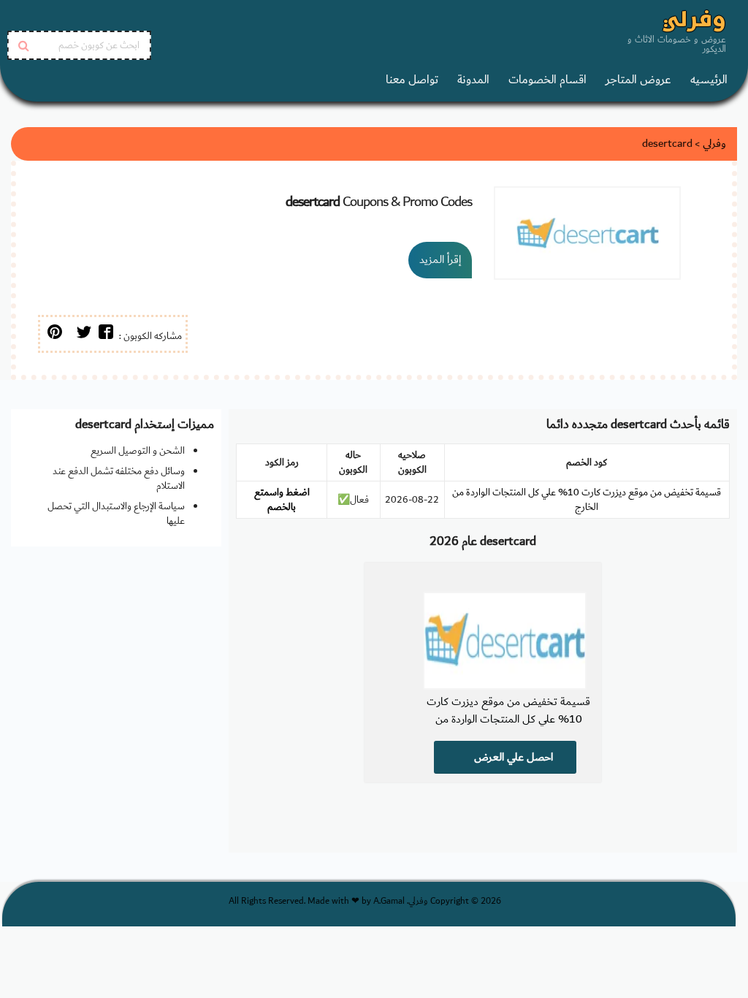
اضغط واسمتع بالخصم (282, 500)
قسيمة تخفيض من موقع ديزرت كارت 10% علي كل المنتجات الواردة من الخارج (586, 500)
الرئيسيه (709, 80)
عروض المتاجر (638, 80)
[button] (106, 334)
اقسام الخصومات (547, 80)
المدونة (473, 80)
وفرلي (694, 21)
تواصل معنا (412, 80)
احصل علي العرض (512, 757)
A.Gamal (389, 901)
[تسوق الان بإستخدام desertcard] (587, 233)
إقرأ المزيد (440, 260)
